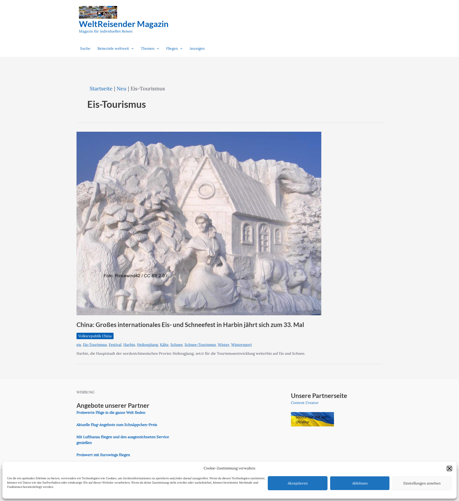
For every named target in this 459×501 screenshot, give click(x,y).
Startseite (101, 88)
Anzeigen (197, 48)
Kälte (164, 344)
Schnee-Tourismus (200, 344)
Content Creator (305, 402)
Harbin (129, 344)
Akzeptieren (298, 483)
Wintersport (241, 344)
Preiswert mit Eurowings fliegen (103, 454)
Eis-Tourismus (95, 344)
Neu (121, 88)
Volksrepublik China (95, 336)
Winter (223, 344)
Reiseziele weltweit (113, 48)
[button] (449, 468)
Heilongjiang (147, 344)
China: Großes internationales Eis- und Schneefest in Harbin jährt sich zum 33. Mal (190, 324)
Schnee (176, 344)
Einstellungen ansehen (422, 483)
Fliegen (172, 48)
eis (78, 344)
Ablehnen (360, 483)
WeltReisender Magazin (124, 24)
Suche (85, 48)
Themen (147, 48)
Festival (115, 344)
